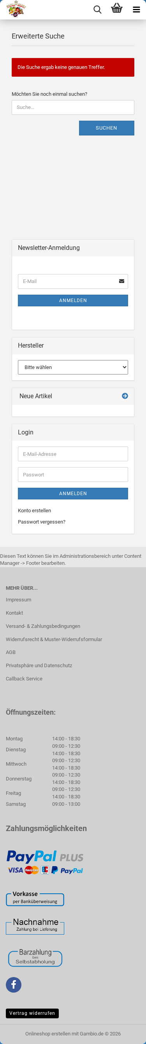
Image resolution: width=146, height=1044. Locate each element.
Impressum (18, 600)
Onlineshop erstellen (47, 1034)
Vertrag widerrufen (32, 1013)
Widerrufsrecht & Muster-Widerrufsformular (54, 639)
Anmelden (73, 300)
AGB (11, 652)
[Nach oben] (124, 1032)
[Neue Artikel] (125, 396)
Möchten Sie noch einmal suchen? (49, 94)
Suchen (106, 128)
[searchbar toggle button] (97, 9)
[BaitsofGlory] (13, 9)
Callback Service (24, 679)
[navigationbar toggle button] (136, 9)
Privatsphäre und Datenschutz (39, 665)
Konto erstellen (34, 510)
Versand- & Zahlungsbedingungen (43, 626)
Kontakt (14, 613)
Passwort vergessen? (41, 522)
